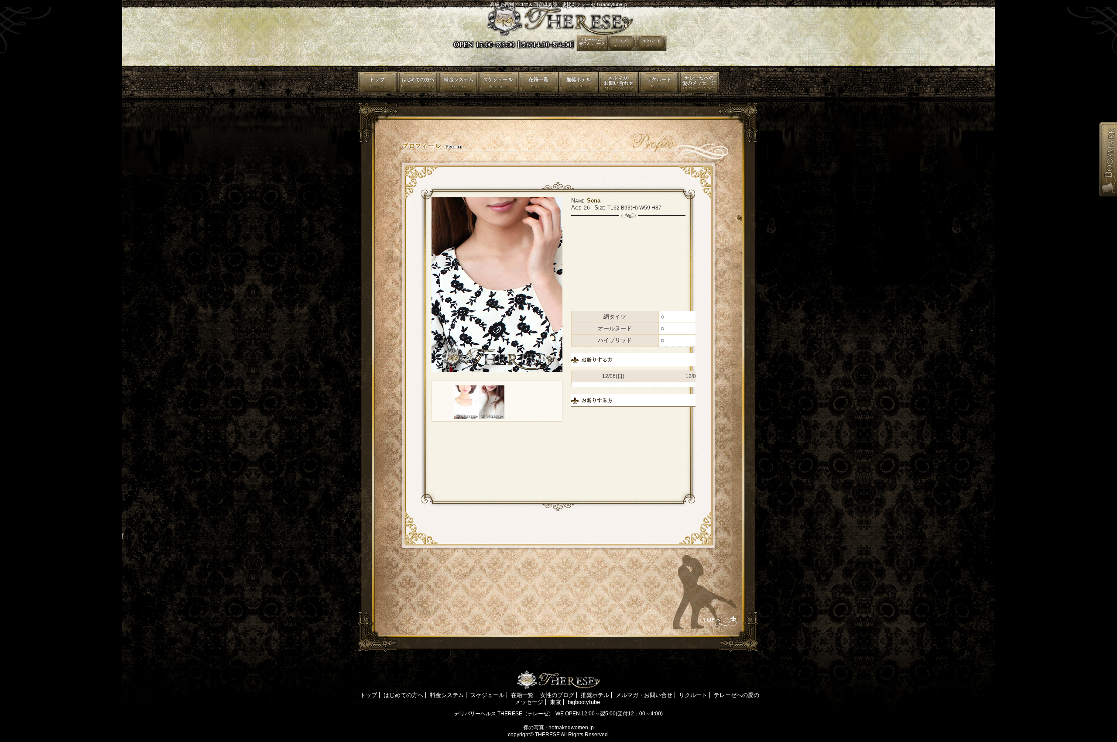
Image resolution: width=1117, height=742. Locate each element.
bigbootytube (584, 702)
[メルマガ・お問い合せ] (659, 82)
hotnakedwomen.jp (571, 728)
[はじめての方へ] (418, 82)
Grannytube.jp (612, 4)
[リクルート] (699, 82)
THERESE (547, 735)
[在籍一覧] (538, 82)
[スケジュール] (498, 82)
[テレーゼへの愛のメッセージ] (739, 82)
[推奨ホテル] (619, 82)
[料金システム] (458, 82)
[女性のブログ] (578, 82)
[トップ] (378, 82)
